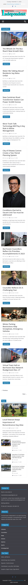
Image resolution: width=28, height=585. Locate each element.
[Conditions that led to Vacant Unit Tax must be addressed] (14, 191)
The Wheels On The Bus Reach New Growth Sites (13, 49)
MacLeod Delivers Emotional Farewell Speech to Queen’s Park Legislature (19, 443)
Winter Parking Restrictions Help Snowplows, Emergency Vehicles (13, 327)
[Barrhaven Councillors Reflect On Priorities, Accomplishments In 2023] (14, 239)
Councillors (4, 532)
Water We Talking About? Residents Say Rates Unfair (13, 73)
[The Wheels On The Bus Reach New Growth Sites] (14, 39)
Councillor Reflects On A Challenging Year (13, 288)
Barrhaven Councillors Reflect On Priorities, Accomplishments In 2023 (14, 251)
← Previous (4, 390)
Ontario (3, 538)
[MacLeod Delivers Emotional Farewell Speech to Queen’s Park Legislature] (6, 445)
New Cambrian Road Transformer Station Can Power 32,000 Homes (13, 99)
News (2, 535)
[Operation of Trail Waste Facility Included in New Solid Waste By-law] (6, 458)
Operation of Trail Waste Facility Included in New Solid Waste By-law (18, 456)
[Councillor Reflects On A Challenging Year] (14, 278)
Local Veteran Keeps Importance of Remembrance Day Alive (13, 422)
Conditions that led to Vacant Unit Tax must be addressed (13, 212)
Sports (3, 545)
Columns (3, 529)
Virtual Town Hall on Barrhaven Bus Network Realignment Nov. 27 (13, 367)
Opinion (3, 542)
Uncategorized (5, 548)
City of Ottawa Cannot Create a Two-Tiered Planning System (12, 152)
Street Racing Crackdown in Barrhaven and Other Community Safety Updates (18, 469)
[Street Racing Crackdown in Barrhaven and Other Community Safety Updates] (6, 471)
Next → (25, 394)
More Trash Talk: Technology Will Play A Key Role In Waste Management (14, 127)
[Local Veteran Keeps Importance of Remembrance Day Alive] (14, 410)
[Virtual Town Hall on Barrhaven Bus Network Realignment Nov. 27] (14, 355)
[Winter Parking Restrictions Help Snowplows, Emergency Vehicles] (14, 314)
